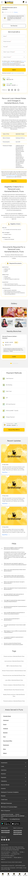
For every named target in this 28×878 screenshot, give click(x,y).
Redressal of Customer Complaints (10, 792)
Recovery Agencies (17, 857)
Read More (5, 472)
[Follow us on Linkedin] (12, 90)
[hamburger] (3, 2)
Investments (4, 762)
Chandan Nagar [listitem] (7, 716)
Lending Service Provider (7, 814)
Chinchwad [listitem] (6, 720)
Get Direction (14, 25)
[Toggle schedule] (17, 85)
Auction (17, 814)
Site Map (21, 852)
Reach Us (3, 859)
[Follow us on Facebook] (9, 90)
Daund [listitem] (4, 724)
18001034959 (5, 830)
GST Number (4, 819)
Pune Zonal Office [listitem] (7, 740)
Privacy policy (11, 62)
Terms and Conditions (5, 852)
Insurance (3, 773)
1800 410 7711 (10, 79)
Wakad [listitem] (5, 753)
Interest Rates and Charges (11, 175)
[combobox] (14, 52)
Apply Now (14, 181)
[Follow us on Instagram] (15, 90)
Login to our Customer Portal (17, 73)
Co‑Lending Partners (15, 819)
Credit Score (4, 799)
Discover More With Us (14, 429)
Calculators (4, 781)
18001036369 (5, 832)
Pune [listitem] (4, 736)
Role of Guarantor (5, 810)
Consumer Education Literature (7, 855)
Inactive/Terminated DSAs (6, 857)
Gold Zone (3, 770)
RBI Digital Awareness (6, 803)
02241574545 (17, 834)
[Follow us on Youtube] (18, 90)
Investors (3, 788)
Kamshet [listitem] (5, 732)
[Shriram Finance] (9, 2)
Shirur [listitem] (4, 749)
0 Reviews (16, 12)
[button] (14, 312)
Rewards (3, 795)
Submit (14, 69)
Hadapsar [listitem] (5, 728)
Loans (2, 766)
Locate (14, 356)
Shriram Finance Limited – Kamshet (9, 337)
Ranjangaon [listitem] (6, 745)
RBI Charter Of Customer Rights (9, 806)
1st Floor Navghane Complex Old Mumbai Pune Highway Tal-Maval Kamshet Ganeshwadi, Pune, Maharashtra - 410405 (13, 350)
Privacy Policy (15, 852)
